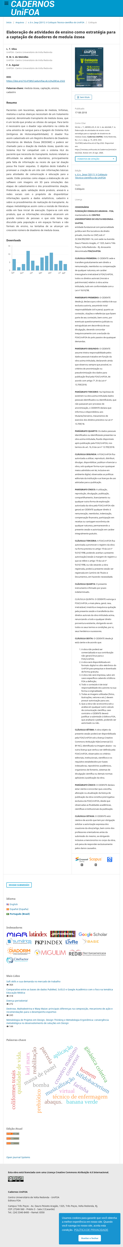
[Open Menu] (6, 3)
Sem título (84, 97)
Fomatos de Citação (88, 158)
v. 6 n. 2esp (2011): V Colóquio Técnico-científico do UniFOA (56, 22)
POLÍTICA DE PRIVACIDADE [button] (91, 1230)
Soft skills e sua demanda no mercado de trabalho (33, 981)
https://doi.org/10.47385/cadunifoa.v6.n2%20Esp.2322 (35, 80)
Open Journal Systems (18, 1157)
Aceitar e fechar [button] (89, 1238)
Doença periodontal (17, 1000)
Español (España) (19, 909)
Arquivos (20, 22)
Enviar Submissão (19, 885)
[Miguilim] (50, 954)
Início (9, 22)
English (14, 904)
